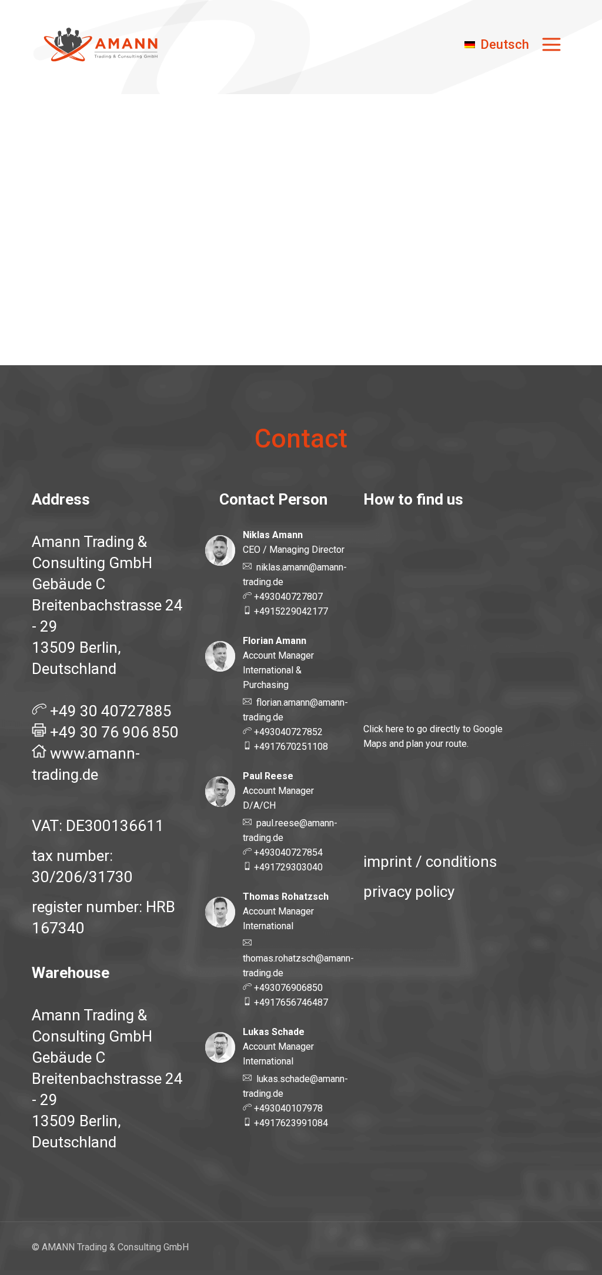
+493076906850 (287, 987)
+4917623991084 (290, 1123)
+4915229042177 (290, 611)
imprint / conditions (430, 861)
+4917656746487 (290, 1002)
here (395, 729)
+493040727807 (287, 596)
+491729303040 (287, 867)
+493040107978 (287, 1108)
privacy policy (408, 891)
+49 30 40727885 (111, 711)
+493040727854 (287, 852)
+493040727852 (287, 731)
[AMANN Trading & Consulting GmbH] (102, 45)
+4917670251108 (290, 746)
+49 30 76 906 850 (114, 732)
